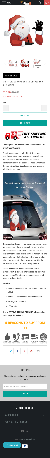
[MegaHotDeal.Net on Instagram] (27, 431)
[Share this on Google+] (31, 351)
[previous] (5, 63)
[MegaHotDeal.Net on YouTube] (23, 431)
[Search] (40, 2)
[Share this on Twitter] (11, 351)
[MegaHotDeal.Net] (25, 2)
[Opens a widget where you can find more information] (12, 445)
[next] (44, 63)
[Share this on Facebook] (18, 351)
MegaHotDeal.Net (28, 439)
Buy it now (25, 122)
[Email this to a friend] (38, 351)
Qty (4, 103)
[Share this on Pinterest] (24, 351)
